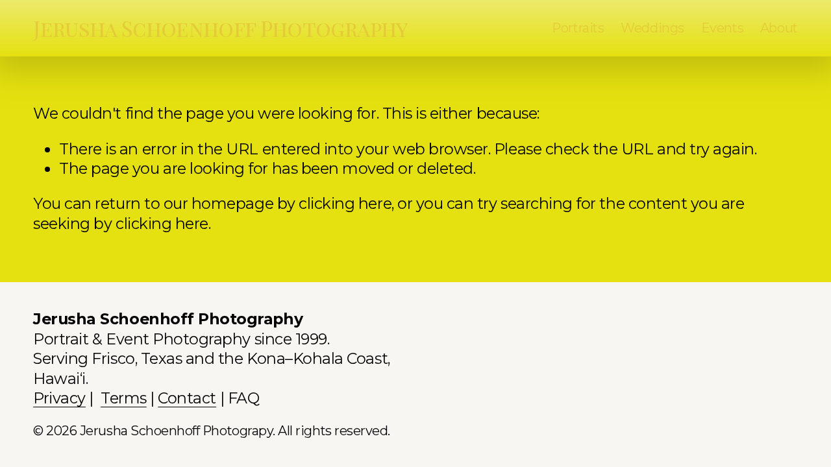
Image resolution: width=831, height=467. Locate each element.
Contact (187, 398)
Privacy (59, 398)
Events (722, 28)
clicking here (345, 203)
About (779, 28)
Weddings (652, 28)
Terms (124, 398)
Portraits (578, 28)
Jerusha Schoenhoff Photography (220, 28)
